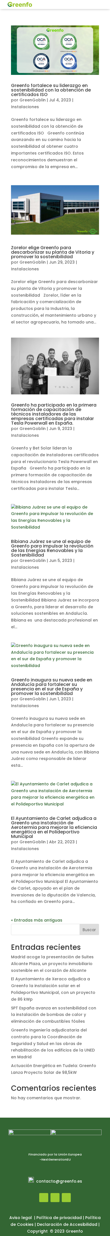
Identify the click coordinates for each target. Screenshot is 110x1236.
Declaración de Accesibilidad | (68, 1224)
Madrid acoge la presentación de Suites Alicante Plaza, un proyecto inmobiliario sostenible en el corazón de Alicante (52, 963)
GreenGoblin (32, 100)
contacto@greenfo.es (59, 1181)
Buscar (89, 930)
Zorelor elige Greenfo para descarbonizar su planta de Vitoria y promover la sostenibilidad (52, 252)
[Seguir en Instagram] (55, 1197)
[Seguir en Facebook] (43, 1197)
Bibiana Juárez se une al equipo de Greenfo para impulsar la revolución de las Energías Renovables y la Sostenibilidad (52, 548)
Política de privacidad (59, 1217)
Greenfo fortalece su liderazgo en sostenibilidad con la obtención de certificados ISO (51, 90)
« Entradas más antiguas (36, 920)
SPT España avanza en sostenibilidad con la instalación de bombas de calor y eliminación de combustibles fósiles (53, 1014)
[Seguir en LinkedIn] (66, 1197)
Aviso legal (21, 1217)
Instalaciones (25, 107)
